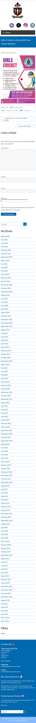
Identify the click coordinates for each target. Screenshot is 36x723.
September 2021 (6, 399)
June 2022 (4, 371)
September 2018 (6, 520)
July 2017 (4, 562)
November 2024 (6, 285)
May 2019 (4, 496)
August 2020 (5, 444)
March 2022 (5, 382)
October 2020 (6, 437)
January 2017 (5, 583)
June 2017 (4, 565)
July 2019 (4, 489)
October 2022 (6, 357)
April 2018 (4, 538)
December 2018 (6, 513)
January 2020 (5, 468)
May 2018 (4, 534)
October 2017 (6, 552)
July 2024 (4, 298)
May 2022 (4, 375)
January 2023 (5, 354)
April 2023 (4, 344)
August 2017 (5, 559)
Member (11, 720)
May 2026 (4, 246)
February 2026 (6, 250)
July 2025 (4, 264)
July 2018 (4, 527)
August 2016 (5, 600)
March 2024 (5, 312)
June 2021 (4, 409)
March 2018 (5, 541)
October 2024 (6, 288)
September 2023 (6, 326)
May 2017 (4, 569)
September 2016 (6, 597)
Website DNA (23, 720)
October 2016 (6, 593)
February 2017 (6, 579)
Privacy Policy (29, 719)
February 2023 (6, 350)
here (5, 705)
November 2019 (6, 475)
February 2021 (6, 423)
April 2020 (4, 458)
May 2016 (4, 611)
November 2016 (6, 590)
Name (3, 177)
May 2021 (4, 413)
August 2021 (5, 403)
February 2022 (6, 385)
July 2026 (4, 240)
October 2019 (6, 479)
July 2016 (4, 604)
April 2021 (4, 416)
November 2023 (6, 323)
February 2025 (6, 278)
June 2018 (4, 531)
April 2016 (4, 614)
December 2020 (6, 430)
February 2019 (6, 507)
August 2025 (5, 260)
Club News (7, 110)
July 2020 (4, 448)
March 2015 (5, 621)
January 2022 (5, 389)
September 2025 (6, 257)
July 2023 (4, 333)
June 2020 (4, 451)
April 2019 (4, 500)
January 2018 (5, 548)
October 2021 (6, 396)
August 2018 (5, 524)
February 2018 (6, 545)
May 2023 (4, 340)
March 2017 (5, 576)
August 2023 (5, 330)
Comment (5, 148)
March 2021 (5, 420)
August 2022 (5, 364)
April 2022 (4, 378)
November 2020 (6, 434)
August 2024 (5, 295)
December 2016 (6, 586)
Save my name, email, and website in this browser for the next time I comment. (17, 208)
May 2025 (4, 271)
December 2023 (6, 319)
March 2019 (5, 503)
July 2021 (4, 406)
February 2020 (6, 465)
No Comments (26, 110)
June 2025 (4, 267)
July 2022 (4, 368)
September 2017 (6, 555)
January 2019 (5, 510)
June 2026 (4, 243)
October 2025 (6, 253)
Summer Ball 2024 (25, 126)
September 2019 (6, 482)
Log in (3, 633)
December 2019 (6, 472)
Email (3, 188)
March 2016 (5, 617)
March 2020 (5, 461)
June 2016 (4, 607)
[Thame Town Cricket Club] (18, 2)
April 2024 (4, 309)
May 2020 (4, 455)
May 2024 (4, 305)
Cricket (6, 107)
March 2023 (5, 347)
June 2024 (4, 302)
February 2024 (6, 316)
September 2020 (6, 441)
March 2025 (5, 274)
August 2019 (5, 486)
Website (4, 198)
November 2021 (6, 392)
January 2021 (5, 427)
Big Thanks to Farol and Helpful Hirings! (15, 119)
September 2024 (6, 292)
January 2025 (5, 281)
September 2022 (6, 361)
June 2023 (4, 337)
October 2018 (6, 517)
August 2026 (5, 236)
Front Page (14, 110)
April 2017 (4, 572)
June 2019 (4, 493)
